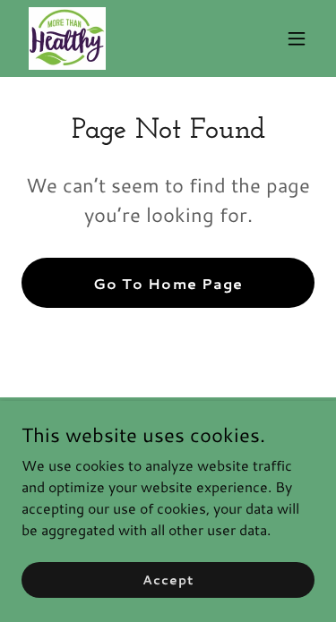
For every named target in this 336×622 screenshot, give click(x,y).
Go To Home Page (167, 283)
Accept (167, 579)
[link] (67, 38)
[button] (296, 38)
